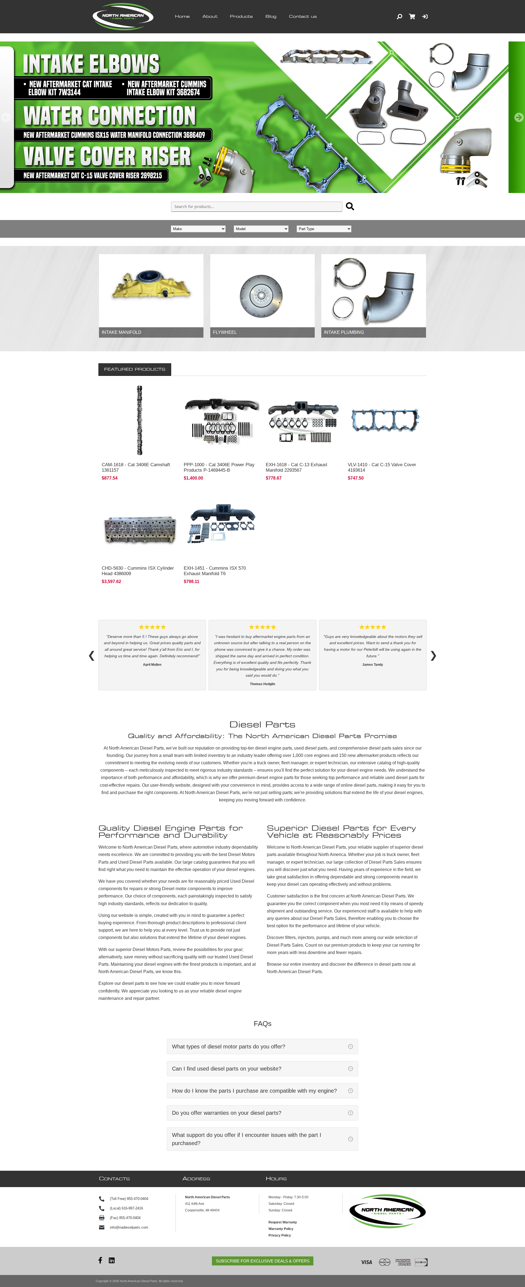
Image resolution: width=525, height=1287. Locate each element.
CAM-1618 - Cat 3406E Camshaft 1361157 (136, 467)
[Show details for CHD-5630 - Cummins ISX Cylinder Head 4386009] (139, 523)
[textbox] (256, 207)
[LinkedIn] (111, 1261)
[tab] (134, 369)
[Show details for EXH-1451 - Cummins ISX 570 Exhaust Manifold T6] (221, 523)
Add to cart (140, 451)
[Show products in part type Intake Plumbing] (373, 290)
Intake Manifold (121, 332)
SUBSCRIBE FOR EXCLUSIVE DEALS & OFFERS (263, 1261)
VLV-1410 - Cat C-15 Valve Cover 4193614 (382, 467)
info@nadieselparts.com (129, 1227)
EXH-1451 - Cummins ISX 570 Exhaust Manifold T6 (215, 571)
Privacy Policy (280, 1235)
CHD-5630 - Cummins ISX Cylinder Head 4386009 (138, 571)
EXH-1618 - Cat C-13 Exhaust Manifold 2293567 (296, 467)
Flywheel (225, 332)
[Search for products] (350, 206)
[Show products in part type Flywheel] (262, 290)
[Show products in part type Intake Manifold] (151, 290)
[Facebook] (100, 1261)
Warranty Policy (281, 1229)
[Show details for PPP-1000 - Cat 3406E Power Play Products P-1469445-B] (221, 420)
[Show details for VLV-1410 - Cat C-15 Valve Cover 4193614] (385, 420)
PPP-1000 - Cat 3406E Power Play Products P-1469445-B (219, 467)
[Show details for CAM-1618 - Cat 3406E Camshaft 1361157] (139, 420)
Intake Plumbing (344, 332)
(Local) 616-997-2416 (126, 1208)
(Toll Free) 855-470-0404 (129, 1199)
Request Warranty (283, 1222)
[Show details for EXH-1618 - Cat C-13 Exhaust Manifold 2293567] (303, 420)
